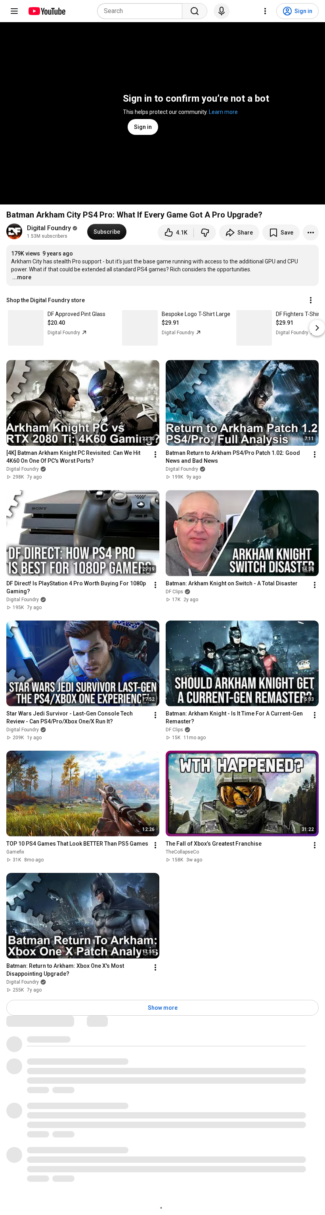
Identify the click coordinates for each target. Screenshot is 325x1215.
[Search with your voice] (221, 11)
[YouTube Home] (46, 11)
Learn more (223, 112)
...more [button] (21, 277)
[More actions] (311, 232)
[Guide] (14, 11)
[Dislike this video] (205, 232)
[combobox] (142, 11)
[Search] (194, 11)
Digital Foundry (49, 228)
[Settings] (265, 11)
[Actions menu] (311, 300)
